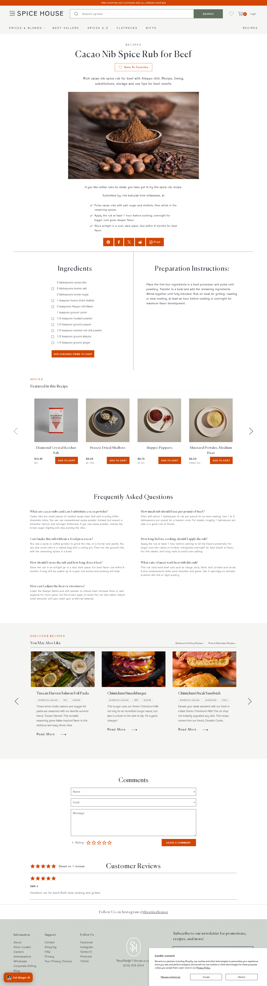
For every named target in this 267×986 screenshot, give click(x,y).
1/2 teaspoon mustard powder (74, 318)
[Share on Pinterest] (108, 242)
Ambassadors (22, 956)
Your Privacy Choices (58, 961)
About (17, 942)
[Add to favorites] (37, 401)
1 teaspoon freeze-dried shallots (75, 300)
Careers (19, 952)
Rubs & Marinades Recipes (221, 643)
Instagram (86, 947)
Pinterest (86, 956)
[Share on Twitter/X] (129, 242)
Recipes (250, 27)
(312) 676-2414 (133, 965)
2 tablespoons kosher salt (71, 288)
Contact (49, 942)
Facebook (86, 942)
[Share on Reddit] (140, 242)
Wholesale (20, 961)
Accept (206, 976)
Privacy (49, 956)
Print (157, 242)
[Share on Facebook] (118, 242)
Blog (17, 971)
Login (253, 13)
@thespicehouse (154, 912)
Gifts (151, 27)
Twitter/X (86, 952)
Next (249, 431)
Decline (241, 976)
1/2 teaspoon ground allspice (74, 336)
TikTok (84, 961)
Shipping (51, 947)
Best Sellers (66, 27)
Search (208, 13)
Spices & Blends (25, 27)
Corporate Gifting (25, 966)
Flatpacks (127, 27)
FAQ (47, 952)
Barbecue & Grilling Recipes (189, 643)
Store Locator (22, 947)
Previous (18, 701)
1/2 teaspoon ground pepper (74, 324)
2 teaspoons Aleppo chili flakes (75, 306)
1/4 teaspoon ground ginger (73, 342)
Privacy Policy (203, 967)
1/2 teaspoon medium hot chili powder (79, 330)
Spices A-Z (98, 27)
